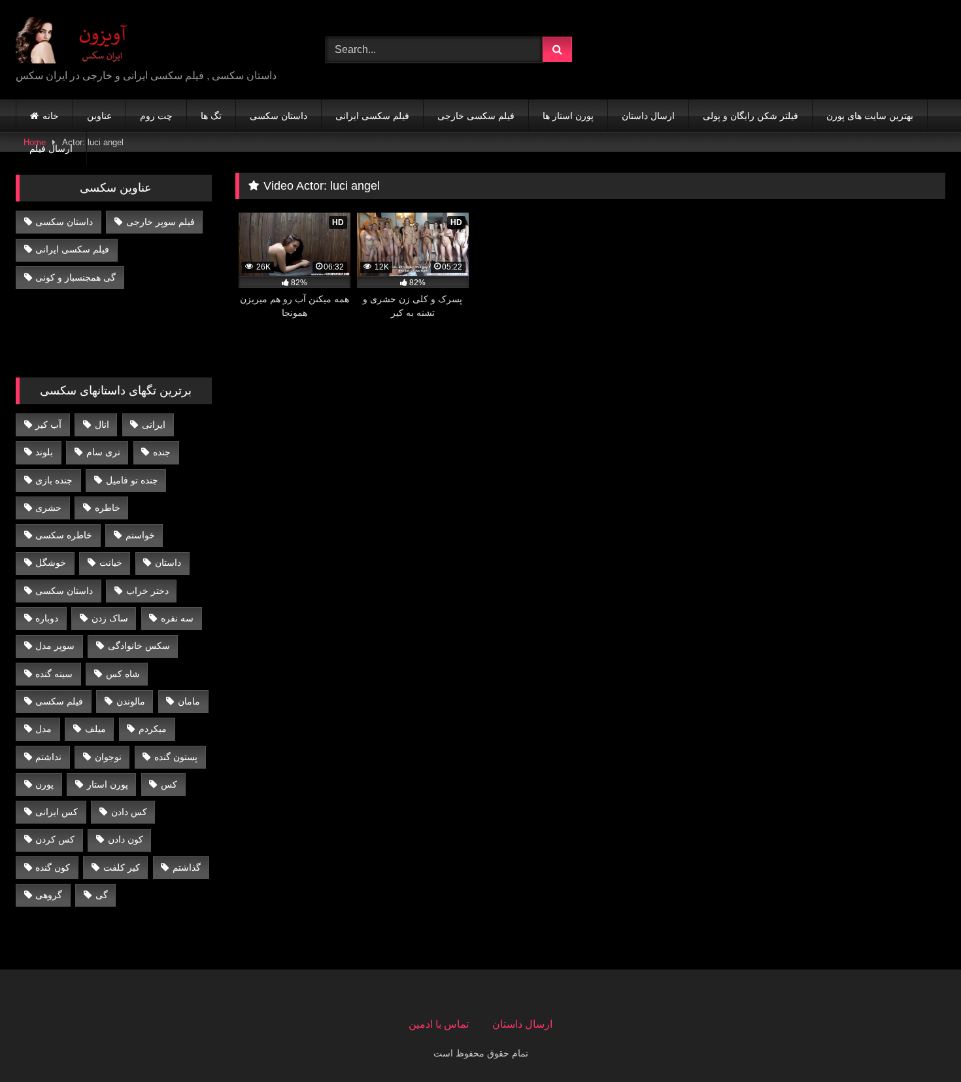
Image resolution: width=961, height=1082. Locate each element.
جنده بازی (54, 480)
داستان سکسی (278, 116)
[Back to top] (920, 1043)
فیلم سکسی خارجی (475, 116)
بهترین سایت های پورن (869, 116)
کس (169, 784)
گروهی (48, 895)
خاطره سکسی (63, 535)
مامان (189, 701)
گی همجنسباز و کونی (75, 277)
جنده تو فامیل (132, 480)
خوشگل (50, 562)
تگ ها (211, 116)
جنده (162, 452)
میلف (95, 729)
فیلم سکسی (59, 701)
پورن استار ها (568, 116)
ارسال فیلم (51, 148)
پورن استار (107, 784)
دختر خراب (147, 590)
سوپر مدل (55, 645)
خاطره (107, 507)
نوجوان (108, 757)
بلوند (44, 452)
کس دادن (129, 812)
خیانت (110, 562)
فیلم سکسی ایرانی (372, 116)
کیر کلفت (121, 867)
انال (102, 424)
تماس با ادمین (439, 1024)
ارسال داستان (648, 116)
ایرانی (153, 424)
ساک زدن (110, 618)
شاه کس (123, 674)
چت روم (156, 116)
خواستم (140, 535)
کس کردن (55, 839)
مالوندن (130, 701)
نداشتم (48, 757)
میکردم (153, 729)
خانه (50, 116)
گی (101, 895)
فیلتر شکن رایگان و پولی (750, 116)
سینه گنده (54, 674)
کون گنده (52, 867)
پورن (44, 784)
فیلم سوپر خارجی (160, 222)
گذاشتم (187, 867)
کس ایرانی (56, 812)
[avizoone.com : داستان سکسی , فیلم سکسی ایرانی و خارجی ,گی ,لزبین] (81, 39)
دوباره (46, 618)
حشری (48, 507)
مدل (43, 729)
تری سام (103, 452)
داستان (168, 562)
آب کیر (48, 424)
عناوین (99, 116)
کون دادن (125, 839)
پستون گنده (175, 757)
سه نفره (177, 618)
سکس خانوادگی (139, 645)
